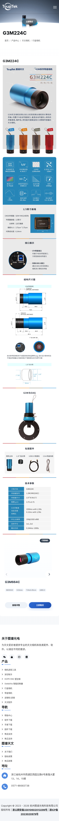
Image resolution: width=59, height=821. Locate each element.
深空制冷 (8, 674)
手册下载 (8, 724)
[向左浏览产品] (6, 574)
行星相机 (36, 40)
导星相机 (8, 693)
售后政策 (8, 761)
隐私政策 (8, 756)
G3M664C (12, 582)
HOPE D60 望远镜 (12, 679)
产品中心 (15, 40)
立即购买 (40, 605)
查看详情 (16, 605)
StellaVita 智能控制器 (13, 683)
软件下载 (8, 720)
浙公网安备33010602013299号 (30, 809)
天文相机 (26, 40)
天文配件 (8, 702)
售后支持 (8, 738)
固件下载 (8, 729)
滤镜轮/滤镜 (9, 697)
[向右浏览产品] (49, 574)
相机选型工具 (10, 670)
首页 (7, 40)
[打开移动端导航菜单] (55, 7)
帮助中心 (8, 715)
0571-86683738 (20, 785)
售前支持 (8, 734)
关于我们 (8, 751)
